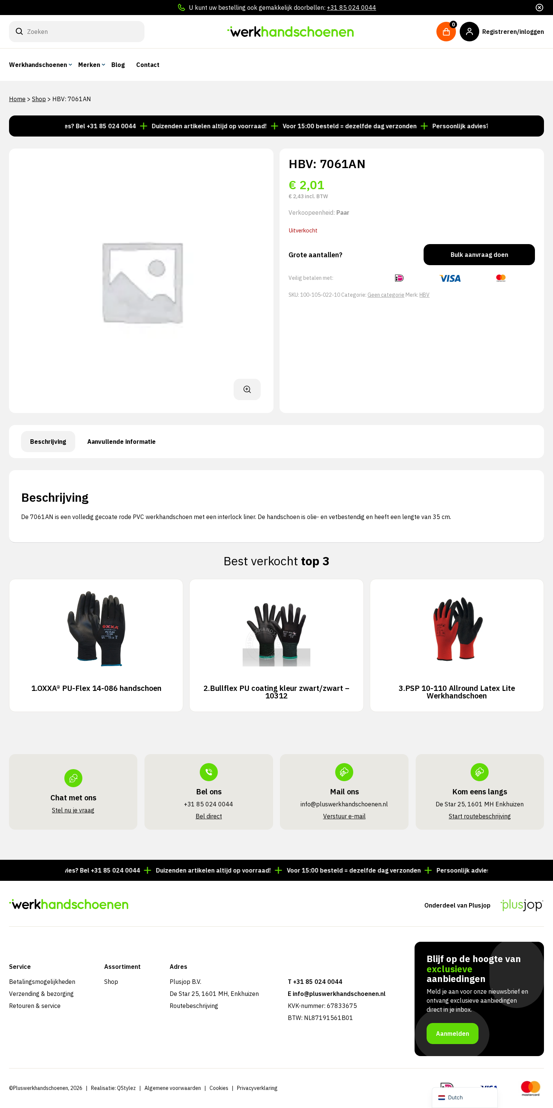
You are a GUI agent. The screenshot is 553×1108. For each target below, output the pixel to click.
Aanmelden (452, 1033)
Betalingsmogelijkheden (42, 981)
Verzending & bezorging (41, 993)
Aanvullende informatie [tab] (121, 441)
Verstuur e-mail (344, 816)
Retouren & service (35, 1005)
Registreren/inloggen (513, 31)
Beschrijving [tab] (48, 441)
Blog (118, 64)
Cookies (219, 1088)
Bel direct (209, 816)
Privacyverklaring (257, 1088)
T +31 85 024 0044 (315, 981)
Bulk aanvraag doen (479, 254)
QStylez (126, 1088)
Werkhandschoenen (38, 64)
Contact (148, 64)
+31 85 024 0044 (351, 7)
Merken (89, 64)
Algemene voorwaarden (172, 1088)
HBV (424, 294)
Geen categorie (386, 294)
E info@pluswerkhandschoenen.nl (337, 993)
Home (17, 99)
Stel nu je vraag (73, 810)
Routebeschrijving (194, 1005)
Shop (39, 99)
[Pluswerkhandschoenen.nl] (290, 31)
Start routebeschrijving (480, 816)
